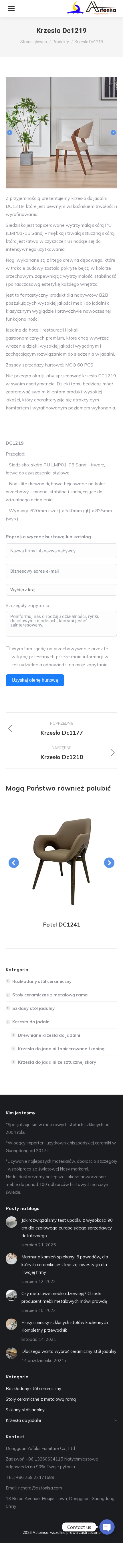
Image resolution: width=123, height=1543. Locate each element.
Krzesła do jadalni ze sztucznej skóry (57, 1062)
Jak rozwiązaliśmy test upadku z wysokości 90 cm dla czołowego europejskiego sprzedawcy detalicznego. (67, 1227)
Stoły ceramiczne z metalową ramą (50, 995)
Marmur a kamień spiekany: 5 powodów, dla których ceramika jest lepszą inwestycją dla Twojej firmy (64, 1264)
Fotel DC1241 (61, 924)
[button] (9, 132)
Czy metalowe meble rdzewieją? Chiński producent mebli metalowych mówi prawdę (64, 1297)
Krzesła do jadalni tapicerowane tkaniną (61, 1048)
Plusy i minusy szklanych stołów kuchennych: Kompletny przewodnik (65, 1326)
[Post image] (61, 857)
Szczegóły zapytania (27, 605)
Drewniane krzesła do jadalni (49, 1035)
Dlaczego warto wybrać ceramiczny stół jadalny (68, 1351)
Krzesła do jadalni (31, 1021)
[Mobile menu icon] (11, 8)
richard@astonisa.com (40, 1488)
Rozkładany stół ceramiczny (42, 981)
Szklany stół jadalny (33, 1008)
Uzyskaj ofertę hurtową (35, 680)
